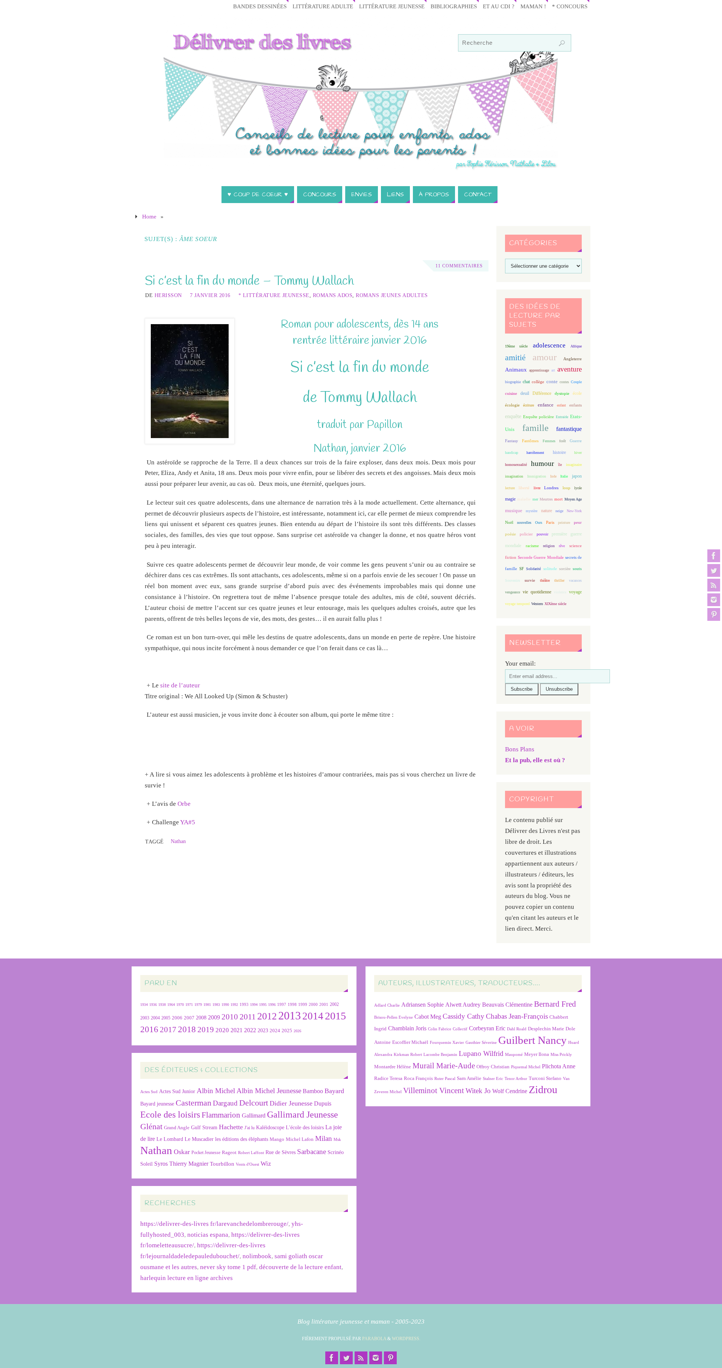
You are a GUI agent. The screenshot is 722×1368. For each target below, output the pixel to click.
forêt (562, 441)
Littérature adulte (323, 6)
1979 (198, 1004)
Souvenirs (512, 580)
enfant (561, 405)
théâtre (545, 580)
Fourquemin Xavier (447, 1042)
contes (564, 382)
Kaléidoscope (270, 1127)
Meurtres (546, 499)
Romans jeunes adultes (392, 295)
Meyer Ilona (536, 1054)
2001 (323, 1004)
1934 (144, 1004)
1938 (162, 1004)
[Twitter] (713, 570)
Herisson (168, 295)
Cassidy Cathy (463, 1016)
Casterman (193, 1102)
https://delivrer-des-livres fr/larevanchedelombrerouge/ (214, 1223)
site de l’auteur (180, 685)
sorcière (564, 569)
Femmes (549, 441)
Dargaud (225, 1103)
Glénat (151, 1126)
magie (510, 499)
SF (521, 569)
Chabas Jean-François (517, 1016)
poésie (510, 534)
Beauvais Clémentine (507, 1004)
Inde (553, 476)
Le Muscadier (199, 1139)
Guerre (576, 440)
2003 (144, 1018)
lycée (578, 488)
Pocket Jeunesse (205, 1152)
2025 (287, 1030)
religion (549, 546)
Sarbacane (311, 1152)
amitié (515, 357)
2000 (313, 1004)
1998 (292, 1004)
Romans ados (333, 295)
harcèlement (535, 452)
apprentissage (539, 370)
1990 (225, 1004)
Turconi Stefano (545, 1078)
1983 (216, 1004)
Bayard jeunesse (157, 1104)
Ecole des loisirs (170, 1114)
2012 (267, 1016)
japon (577, 476)
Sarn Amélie (469, 1078)
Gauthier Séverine (481, 1042)
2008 (201, 1018)
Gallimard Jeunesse (302, 1114)
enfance (546, 405)
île (560, 465)
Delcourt (253, 1102)
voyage (575, 592)
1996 (272, 1004)
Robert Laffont (251, 1153)
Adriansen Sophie (422, 1004)
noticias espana (207, 1234)
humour (542, 463)
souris (577, 569)
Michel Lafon (300, 1139)
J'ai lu (249, 1127)
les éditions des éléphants (241, 1139)
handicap (511, 452)
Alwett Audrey (463, 1004)
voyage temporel (517, 604)
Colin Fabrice (439, 1029)
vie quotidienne (537, 592)
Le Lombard (169, 1139)
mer (535, 499)
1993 (244, 1004)
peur (578, 522)
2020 (222, 1030)
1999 (302, 1004)
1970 (180, 1004)
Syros (161, 1163)
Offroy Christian (493, 1066)
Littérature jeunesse (392, 6)
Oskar (182, 1152)
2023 (263, 1030)
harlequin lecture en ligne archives (186, 1278)
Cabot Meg (427, 1016)
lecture (510, 488)
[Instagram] (713, 599)
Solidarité (533, 569)
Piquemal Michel (525, 1067)
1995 (263, 1004)
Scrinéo (336, 1152)
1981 (207, 1004)
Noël (509, 522)
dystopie (562, 393)
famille (535, 428)
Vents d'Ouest (247, 1164)
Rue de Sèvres (280, 1152)
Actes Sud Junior (177, 1091)
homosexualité (516, 465)
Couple (576, 382)
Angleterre (572, 358)
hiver (578, 452)
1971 (189, 1004)
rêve (562, 546)
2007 (189, 1018)
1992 (234, 1004)
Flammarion (221, 1114)
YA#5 (187, 822)
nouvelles (524, 522)
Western (537, 604)
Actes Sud (149, 1092)
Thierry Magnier (188, 1163)
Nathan (178, 841)
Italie (564, 476)
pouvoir (542, 534)
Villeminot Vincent (433, 1090)
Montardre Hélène (392, 1066)
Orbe (184, 803)
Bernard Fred (555, 1003)
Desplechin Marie (546, 1028)
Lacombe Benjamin (440, 1055)
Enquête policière (538, 417)
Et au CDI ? (498, 6)
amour (544, 357)
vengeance (512, 592)
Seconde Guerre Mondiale (540, 557)
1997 (281, 1004)
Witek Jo (478, 1091)
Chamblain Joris (407, 1028)
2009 (214, 1017)
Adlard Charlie (387, 1005)
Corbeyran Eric (487, 1028)
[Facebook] (713, 555)
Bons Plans (519, 749)
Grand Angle (177, 1127)
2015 (335, 1016)
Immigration (536, 476)
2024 (275, 1030)
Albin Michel (216, 1091)
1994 (254, 1004)
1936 (153, 1004)
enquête (513, 416)
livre (537, 488)
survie (530, 580)
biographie (513, 382)
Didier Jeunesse (291, 1103)
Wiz (266, 1163)
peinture (564, 522)
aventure (569, 369)
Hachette (231, 1127)
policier (526, 534)
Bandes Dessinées (260, 6)
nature (546, 510)
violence (560, 592)
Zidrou (543, 1089)
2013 (289, 1015)
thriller (559, 580)
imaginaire (574, 465)
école (577, 393)
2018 (187, 1029)
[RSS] (713, 585)
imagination (514, 476)
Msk (337, 1139)
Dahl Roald (516, 1029)
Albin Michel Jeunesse (269, 1091)
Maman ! (533, 6)
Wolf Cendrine (509, 1091)
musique (513, 510)
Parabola (374, 1338)
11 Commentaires (459, 265)
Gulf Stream (204, 1127)
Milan (323, 1138)
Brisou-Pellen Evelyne (393, 1017)
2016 (149, 1029)
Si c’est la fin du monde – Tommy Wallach (249, 281)
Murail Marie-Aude (444, 1065)
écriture (528, 405)
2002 (334, 1004)
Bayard (334, 1091)
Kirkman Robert (408, 1055)
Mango (277, 1139)
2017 (168, 1029)
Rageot (229, 1152)
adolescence (549, 345)
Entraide (562, 417)
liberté (524, 488)
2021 (237, 1030)
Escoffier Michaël (410, 1042)
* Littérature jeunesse (273, 295)
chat (526, 381)
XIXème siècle (555, 604)
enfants (575, 405)
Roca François (418, 1078)
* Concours (569, 6)
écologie (512, 405)
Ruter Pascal (444, 1079)
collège (538, 382)
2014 (312, 1016)
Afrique (576, 346)
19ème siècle (516, 346)
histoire (559, 452)
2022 (250, 1030)
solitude (550, 568)
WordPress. (406, 1338)
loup (566, 487)
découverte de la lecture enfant (300, 1267)
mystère (531, 511)
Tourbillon (222, 1163)
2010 (229, 1016)
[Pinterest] (713, 614)
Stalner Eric (493, 1079)
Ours (538, 522)
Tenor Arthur (516, 1079)
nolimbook (257, 1256)
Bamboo (313, 1091)
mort (558, 499)
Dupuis (322, 1103)
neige (559, 511)
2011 (248, 1016)
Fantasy (511, 440)
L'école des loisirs (305, 1127)
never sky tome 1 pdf (228, 1267)
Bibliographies (454, 6)
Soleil (146, 1164)
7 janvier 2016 (210, 295)
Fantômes (530, 440)
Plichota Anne (558, 1066)
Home (149, 216)
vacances (575, 580)
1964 (171, 1004)
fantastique (569, 429)
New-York (574, 511)
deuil (524, 393)
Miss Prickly (561, 1055)
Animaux (516, 370)
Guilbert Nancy (532, 1040)
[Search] (562, 43)
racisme (532, 545)
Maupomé (514, 1055)
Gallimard (253, 1115)
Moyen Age (573, 499)
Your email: (520, 663)
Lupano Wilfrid (481, 1053)
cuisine (511, 393)
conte (552, 381)
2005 (165, 1018)
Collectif (460, 1029)
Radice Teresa (388, 1078)
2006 (177, 1018)
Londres (551, 488)
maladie (524, 499)
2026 (297, 1031)
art (553, 370)
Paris (550, 522)
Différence (541, 393)
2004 (155, 1018)
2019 (205, 1029)
